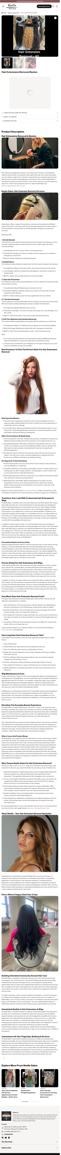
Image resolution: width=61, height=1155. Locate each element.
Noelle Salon (21, 765)
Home (4, 12)
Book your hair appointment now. (38, 808)
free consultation (7, 629)
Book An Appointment (13, 12)
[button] (3, 6)
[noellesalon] (12, 6)
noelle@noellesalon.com (12, 1131)
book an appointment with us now (13, 185)
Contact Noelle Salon (31, 490)
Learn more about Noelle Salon (26, 1120)
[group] (7, 62)
